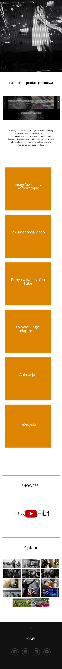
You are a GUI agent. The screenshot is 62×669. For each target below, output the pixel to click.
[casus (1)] (43, 102)
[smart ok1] (19, 102)
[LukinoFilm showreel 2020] (30, 513)
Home (31, 628)
